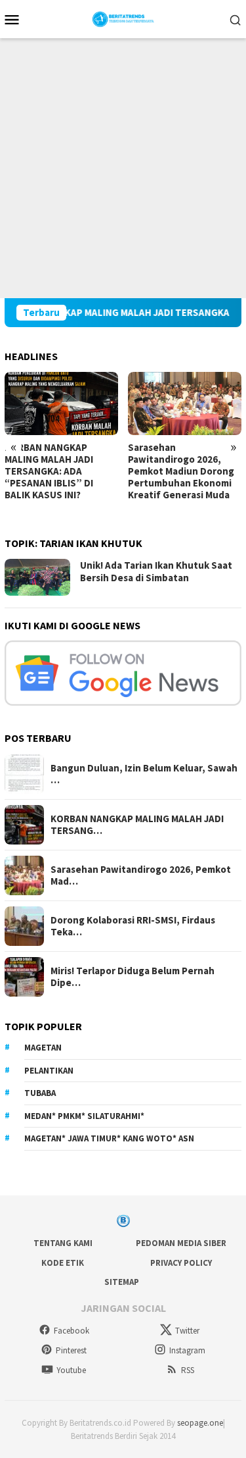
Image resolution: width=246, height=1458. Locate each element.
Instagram (187, 1350)
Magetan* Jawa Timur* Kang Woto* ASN (109, 1138)
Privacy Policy (181, 1262)
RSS (187, 1370)
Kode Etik (62, 1262)
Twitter (187, 1330)
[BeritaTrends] (123, 18)
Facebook (71, 1330)
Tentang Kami (62, 1243)
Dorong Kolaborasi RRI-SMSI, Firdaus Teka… (133, 926)
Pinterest (71, 1350)
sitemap (121, 1282)
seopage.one (200, 1422)
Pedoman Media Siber (181, 1243)
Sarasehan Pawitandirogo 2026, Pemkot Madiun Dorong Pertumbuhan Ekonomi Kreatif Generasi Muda (181, 471)
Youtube (71, 1370)
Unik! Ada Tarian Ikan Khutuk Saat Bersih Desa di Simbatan (156, 572)
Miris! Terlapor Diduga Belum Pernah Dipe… (133, 977)
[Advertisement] (123, 168)
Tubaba (40, 1093)
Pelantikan (48, 1070)
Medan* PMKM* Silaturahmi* (84, 1116)
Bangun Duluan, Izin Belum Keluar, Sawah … (144, 774)
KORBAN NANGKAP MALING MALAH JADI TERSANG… (137, 825)
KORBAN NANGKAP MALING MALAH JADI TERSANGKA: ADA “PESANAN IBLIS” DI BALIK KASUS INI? (49, 471)
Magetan (43, 1047)
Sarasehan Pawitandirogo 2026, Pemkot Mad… (141, 875)
